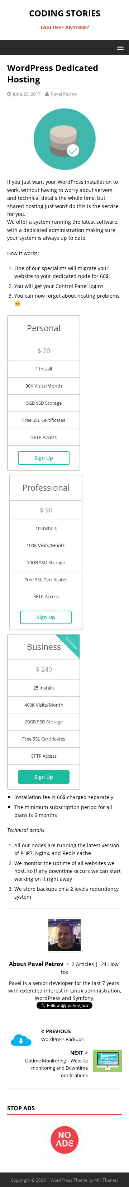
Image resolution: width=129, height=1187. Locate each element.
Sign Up (43, 457)
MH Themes (106, 1180)
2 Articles (83, 964)
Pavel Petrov (64, 94)
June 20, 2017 (26, 94)
